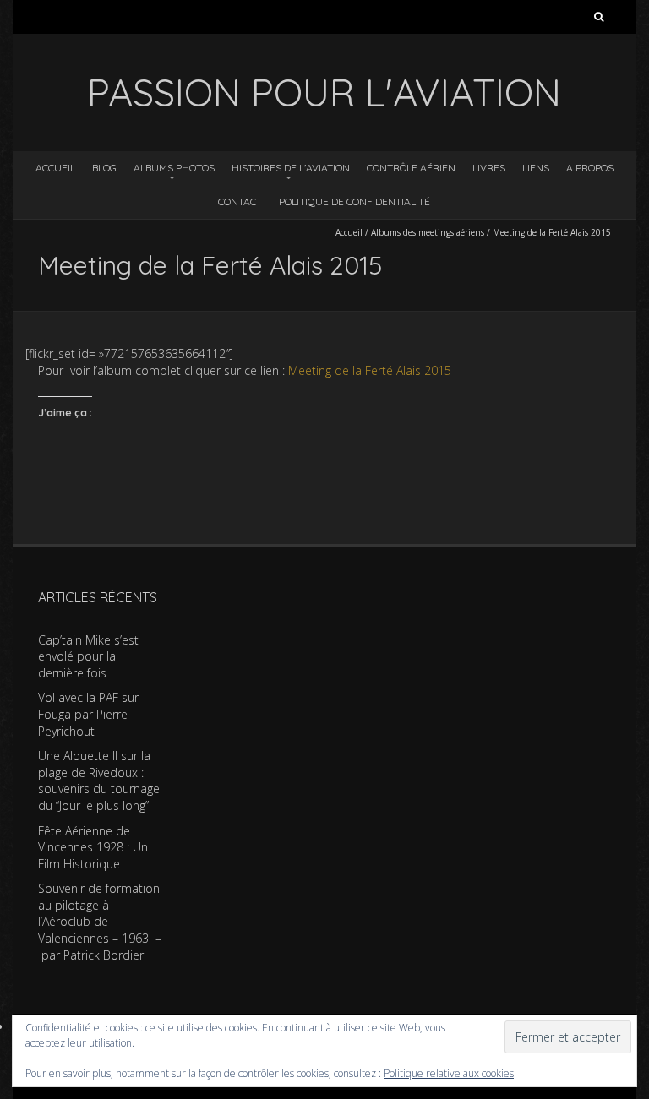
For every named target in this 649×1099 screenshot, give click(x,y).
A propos (590, 167)
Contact (240, 201)
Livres (488, 167)
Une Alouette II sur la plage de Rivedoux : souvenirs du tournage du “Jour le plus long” (99, 780)
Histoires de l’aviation (291, 167)
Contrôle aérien (411, 167)
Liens (535, 167)
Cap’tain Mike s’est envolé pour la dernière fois (88, 656)
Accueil (55, 167)
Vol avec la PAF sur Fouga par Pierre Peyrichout (88, 713)
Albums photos (174, 167)
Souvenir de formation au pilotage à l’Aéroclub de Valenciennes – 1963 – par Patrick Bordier (99, 921)
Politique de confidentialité (354, 201)
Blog (104, 167)
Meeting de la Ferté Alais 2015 (369, 370)
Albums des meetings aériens (427, 232)
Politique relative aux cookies (449, 1073)
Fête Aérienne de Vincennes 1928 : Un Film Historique (93, 847)
